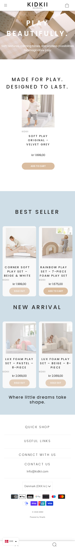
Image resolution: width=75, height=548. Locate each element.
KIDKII (41, 512)
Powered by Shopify (37, 517)
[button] (11, 541)
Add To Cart (38, 166)
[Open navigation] (8, 5)
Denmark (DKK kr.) (36, 486)
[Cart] (67, 5)
